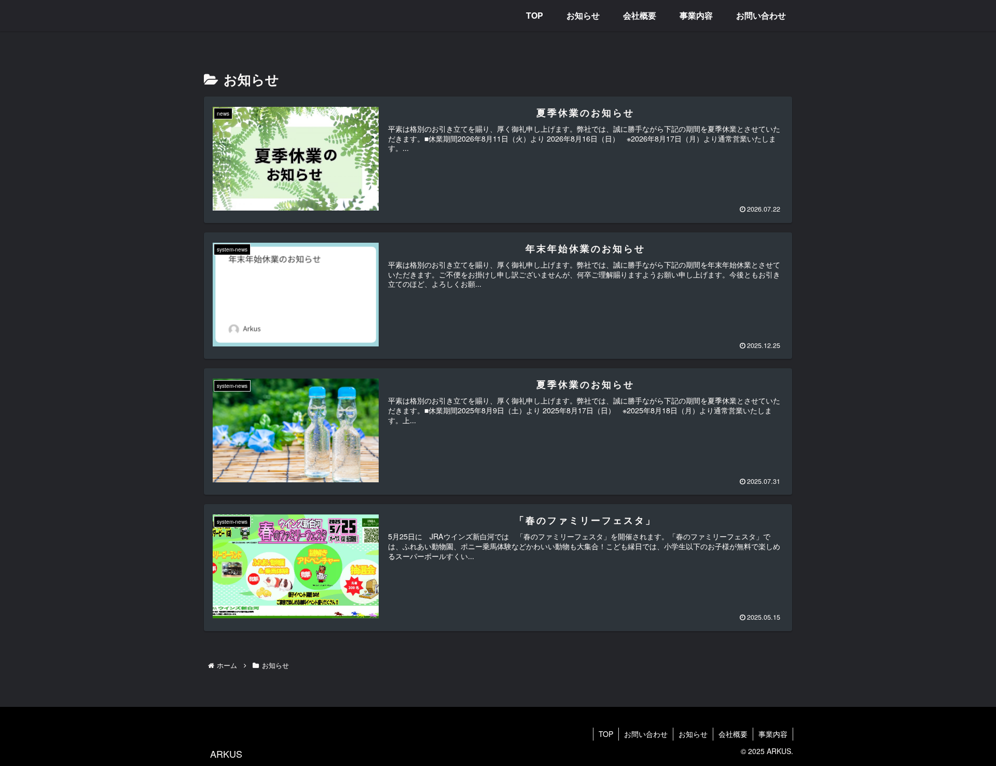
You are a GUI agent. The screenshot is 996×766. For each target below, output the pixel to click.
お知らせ (693, 734)
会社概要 (733, 734)
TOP (606, 734)
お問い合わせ (646, 734)
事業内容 (772, 734)
